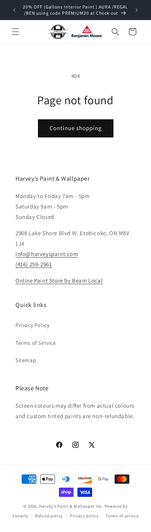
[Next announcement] (136, 10)
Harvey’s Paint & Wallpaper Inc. (71, 506)
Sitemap (25, 360)
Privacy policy (84, 515)
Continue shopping (76, 128)
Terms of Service (35, 342)
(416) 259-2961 (33, 264)
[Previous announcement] (14, 10)
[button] (15, 31)
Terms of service (122, 515)
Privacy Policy (32, 325)
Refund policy (49, 515)
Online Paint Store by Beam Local (59, 280)
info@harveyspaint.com (46, 254)
